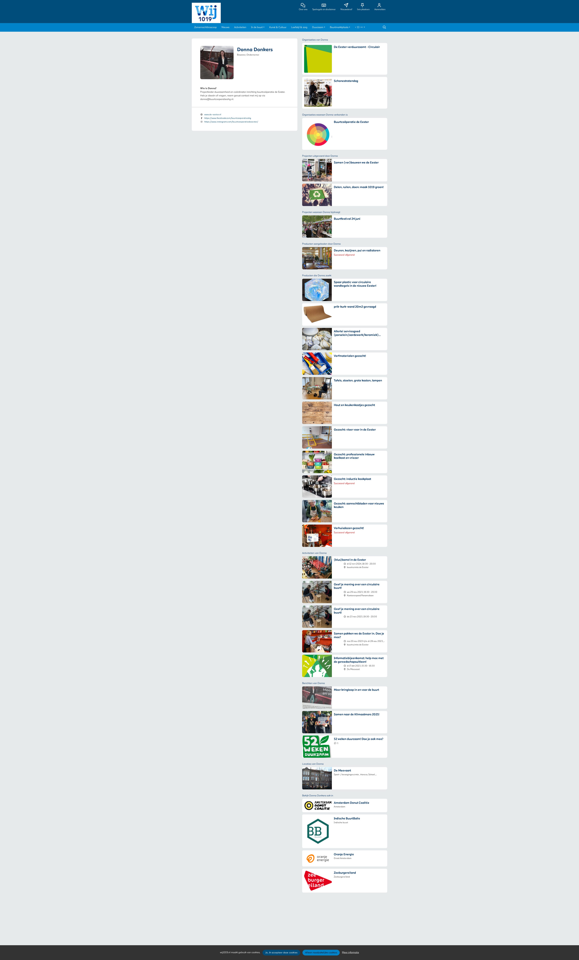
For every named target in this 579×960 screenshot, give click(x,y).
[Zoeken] (384, 27)
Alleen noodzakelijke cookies (321, 952)
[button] (205, 27)
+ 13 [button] (357, 27)
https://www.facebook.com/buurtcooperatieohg (227, 118)
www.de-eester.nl (212, 114)
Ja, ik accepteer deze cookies (281, 952)
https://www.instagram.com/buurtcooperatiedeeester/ (231, 122)
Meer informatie (350, 952)
